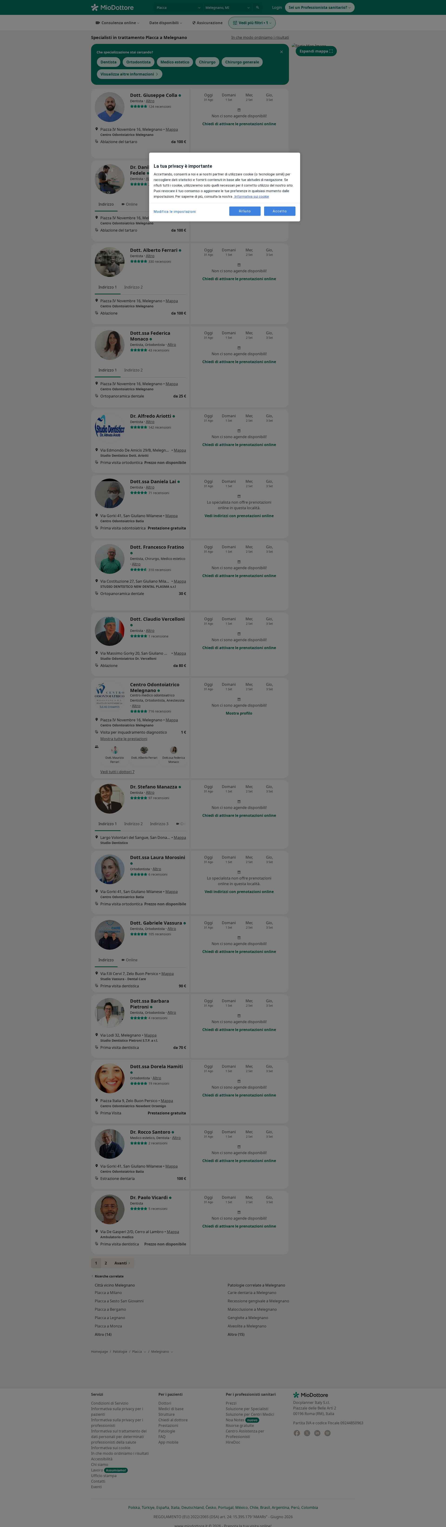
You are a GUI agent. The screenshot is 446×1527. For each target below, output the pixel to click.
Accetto (280, 211)
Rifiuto (245, 211)
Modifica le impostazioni (175, 212)
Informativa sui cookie (251, 196)
